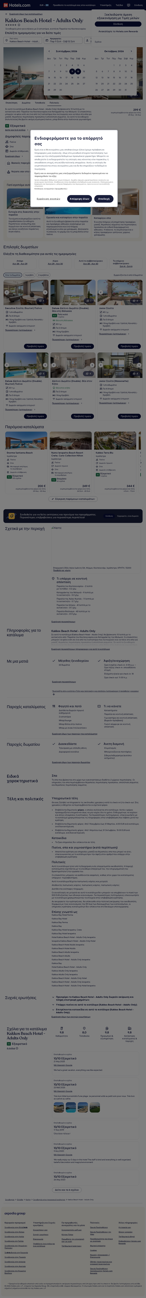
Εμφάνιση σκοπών (48, 198)
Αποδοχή (104, 198)
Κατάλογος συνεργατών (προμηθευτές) (51, 189)
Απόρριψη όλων (79, 198)
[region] (74, 168)
